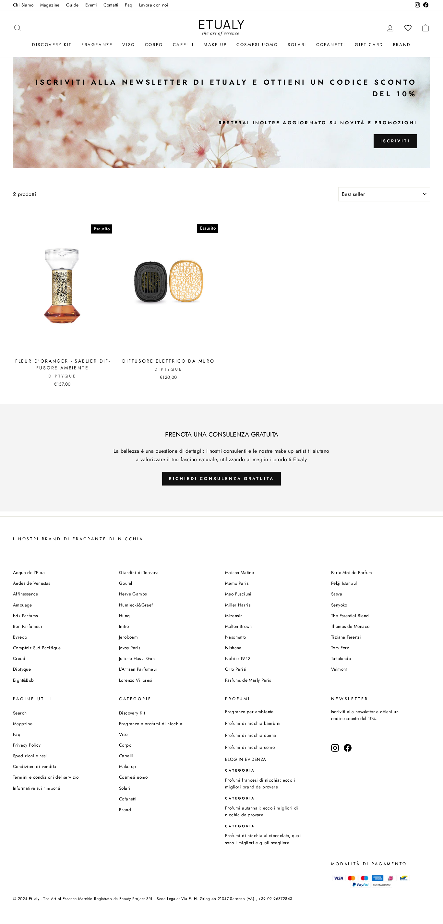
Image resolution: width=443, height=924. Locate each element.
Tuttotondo (341, 658)
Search (20, 713)
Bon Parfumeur (27, 626)
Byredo (20, 637)
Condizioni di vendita (34, 766)
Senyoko (339, 605)
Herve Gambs (133, 594)
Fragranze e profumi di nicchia (150, 723)
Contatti (110, 5)
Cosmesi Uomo (257, 45)
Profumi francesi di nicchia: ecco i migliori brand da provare (260, 783)
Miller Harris (237, 605)
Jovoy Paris (129, 647)
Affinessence (25, 594)
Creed (19, 658)
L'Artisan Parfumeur (138, 669)
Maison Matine (239, 572)
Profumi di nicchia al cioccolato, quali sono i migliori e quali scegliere (263, 839)
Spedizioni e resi (30, 755)
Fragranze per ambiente (249, 711)
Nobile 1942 (237, 658)
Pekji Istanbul (344, 583)
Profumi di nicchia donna (250, 735)
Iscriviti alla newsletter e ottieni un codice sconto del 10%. (365, 715)
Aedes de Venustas (31, 583)
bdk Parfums (25, 615)
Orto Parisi (235, 669)
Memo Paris (236, 583)
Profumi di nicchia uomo (250, 747)
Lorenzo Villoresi (135, 680)
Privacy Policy (27, 745)
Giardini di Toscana (139, 572)
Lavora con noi (154, 5)
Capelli (183, 45)
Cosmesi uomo (133, 777)
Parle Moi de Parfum (351, 572)
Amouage (22, 605)
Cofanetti (330, 45)
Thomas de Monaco (350, 626)
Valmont (339, 669)
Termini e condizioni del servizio (45, 777)
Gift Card (369, 45)
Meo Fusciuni (238, 594)
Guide (72, 5)
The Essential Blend (350, 615)
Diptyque (22, 669)
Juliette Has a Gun (137, 658)
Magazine (50, 5)
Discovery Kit (52, 45)
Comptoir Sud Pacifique (37, 647)
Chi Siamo (23, 5)
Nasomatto (235, 637)
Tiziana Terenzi (346, 637)
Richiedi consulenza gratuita (221, 478)
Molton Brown (238, 626)
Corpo (154, 45)
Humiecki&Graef (136, 605)
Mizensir (233, 615)
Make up (215, 45)
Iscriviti (395, 141)
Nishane (233, 647)
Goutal (125, 583)
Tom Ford (340, 647)
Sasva (336, 594)
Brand (402, 45)
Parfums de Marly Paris (248, 680)
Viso (128, 45)
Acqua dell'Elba (29, 572)
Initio (124, 626)
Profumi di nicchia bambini (253, 723)
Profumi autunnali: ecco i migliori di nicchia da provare (261, 811)
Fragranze (97, 45)
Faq (128, 5)
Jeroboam (128, 637)
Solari (297, 45)
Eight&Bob (23, 680)
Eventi (91, 5)
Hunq (124, 615)
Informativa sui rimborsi (37, 788)
